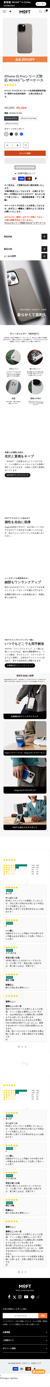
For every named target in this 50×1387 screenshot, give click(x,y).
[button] (10, 85)
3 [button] (25, 1047)
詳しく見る (41, 4)
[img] (25, 887)
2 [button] (22, 1047)
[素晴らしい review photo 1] (25, 1039)
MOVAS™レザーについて (17, 475)
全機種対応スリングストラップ (20, 665)
